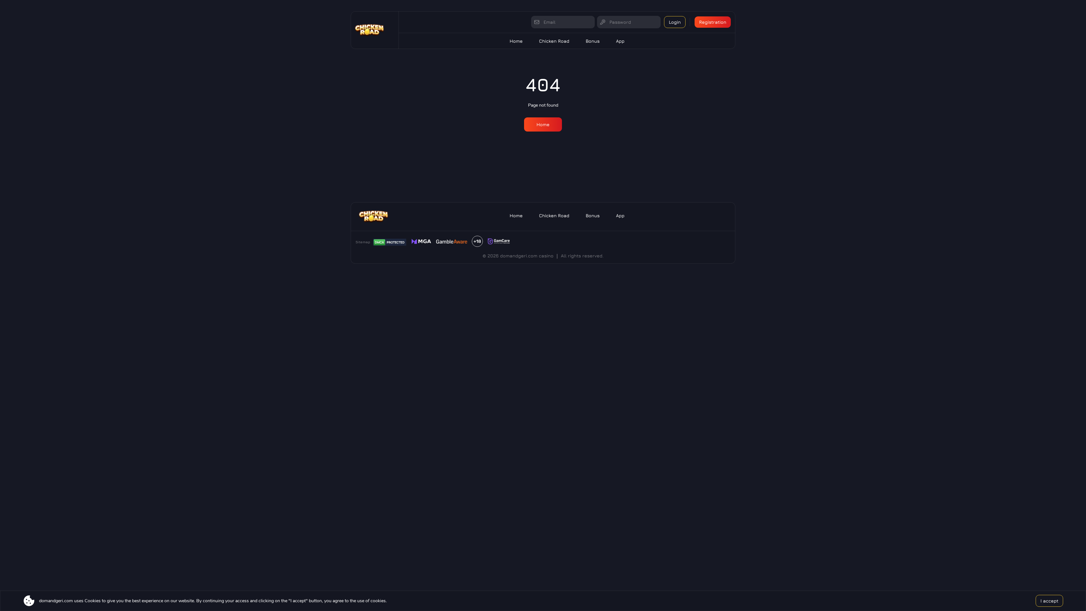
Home (516, 41)
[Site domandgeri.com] (375, 30)
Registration (712, 22)
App (620, 41)
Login (675, 22)
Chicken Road (554, 41)
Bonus (593, 41)
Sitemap (362, 242)
